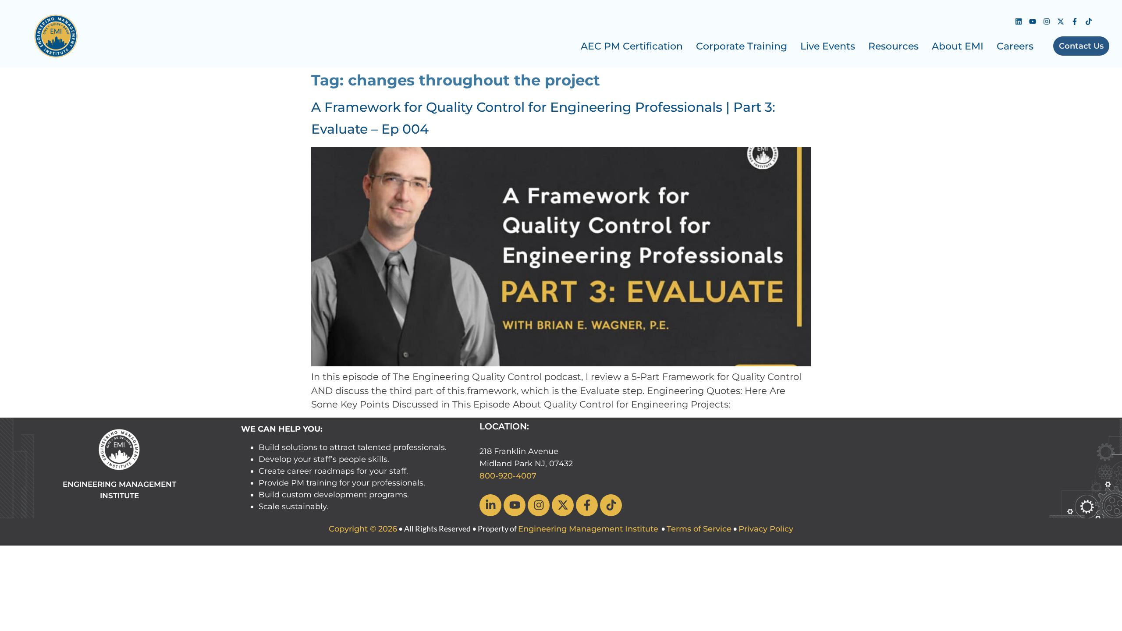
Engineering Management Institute (588, 529)
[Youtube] (1033, 21)
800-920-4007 (507, 476)
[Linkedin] (1019, 21)
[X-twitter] (1061, 21)
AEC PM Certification (632, 46)
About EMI (958, 46)
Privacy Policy (766, 529)
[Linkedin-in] (490, 505)
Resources (893, 46)
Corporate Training (741, 46)
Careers (1015, 46)
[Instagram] (1047, 21)
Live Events (827, 46)
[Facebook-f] (1075, 21)
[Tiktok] (1089, 21)
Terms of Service (699, 529)
